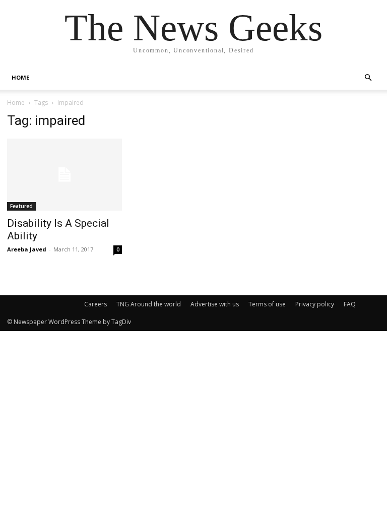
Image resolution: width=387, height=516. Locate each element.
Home (16, 102)
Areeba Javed (26, 249)
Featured (21, 206)
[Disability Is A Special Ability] (64, 175)
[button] (368, 78)
